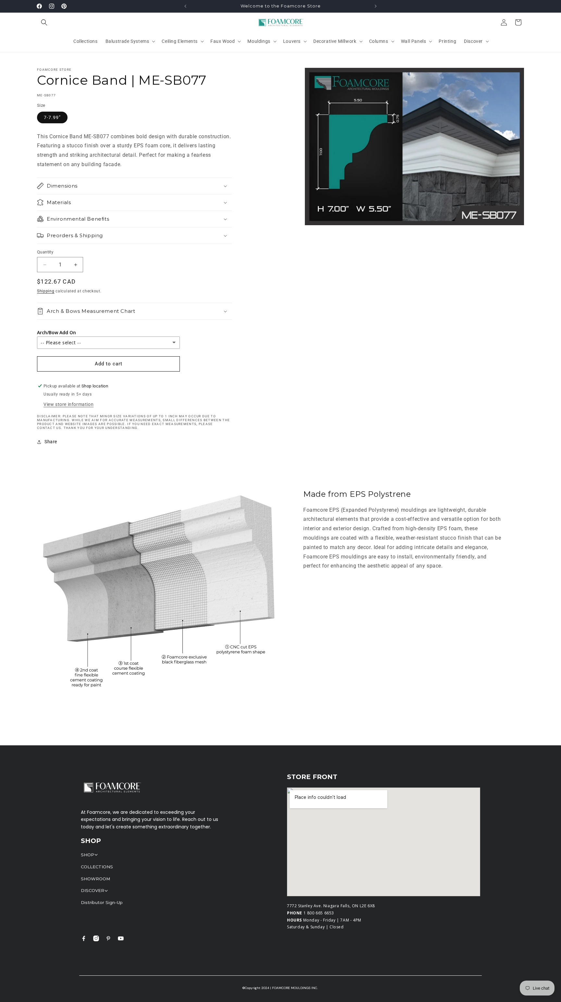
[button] (44, 22)
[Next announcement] (375, 6)
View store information (69, 404)
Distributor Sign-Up (102, 902)
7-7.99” (52, 117)
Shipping (46, 291)
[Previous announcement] (185, 6)
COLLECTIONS (97, 866)
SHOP (87, 854)
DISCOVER (92, 890)
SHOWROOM (95, 878)
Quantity (45, 252)
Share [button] (50, 441)
